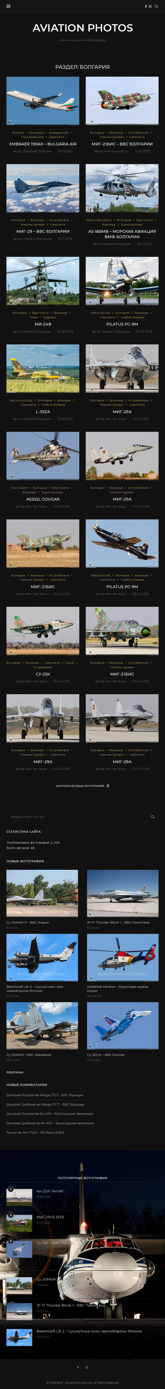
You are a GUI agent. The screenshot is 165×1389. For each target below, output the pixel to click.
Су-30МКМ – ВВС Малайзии (28, 1055)
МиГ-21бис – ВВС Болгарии (122, 144)
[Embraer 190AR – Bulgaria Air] (42, 101)
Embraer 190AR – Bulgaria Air (42, 144)
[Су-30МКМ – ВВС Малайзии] (42, 1026)
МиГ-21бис (43, 587)
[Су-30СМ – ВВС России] (123, 1026)
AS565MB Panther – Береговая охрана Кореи (117, 989)
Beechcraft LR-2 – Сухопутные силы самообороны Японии (34, 989)
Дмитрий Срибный (37, 151)
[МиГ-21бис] (42, 543)
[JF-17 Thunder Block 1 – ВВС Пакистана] (123, 893)
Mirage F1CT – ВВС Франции (61, 1095)
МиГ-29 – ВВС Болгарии (42, 231)
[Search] (156, 6)
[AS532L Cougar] (42, 456)
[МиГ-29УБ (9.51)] (19, 1223)
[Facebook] (146, 6)
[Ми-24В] (42, 281)
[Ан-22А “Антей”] (19, 1197)
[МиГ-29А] (122, 368)
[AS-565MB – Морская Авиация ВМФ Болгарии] (122, 188)
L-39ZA (43, 412)
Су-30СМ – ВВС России (105, 1055)
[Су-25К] (42, 631)
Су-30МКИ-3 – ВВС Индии (27, 922)
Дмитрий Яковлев (20, 1095)
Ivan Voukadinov (116, 151)
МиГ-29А (122, 412)
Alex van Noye (116, 419)
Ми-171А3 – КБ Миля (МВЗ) (43, 1133)
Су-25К (43, 674)
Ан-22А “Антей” (51, 1191)
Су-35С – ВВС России (56, 1243)
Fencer (11, 1133)
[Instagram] (150, 6)
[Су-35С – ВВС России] (19, 1249)
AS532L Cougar (43, 499)
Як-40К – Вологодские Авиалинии (66, 1114)
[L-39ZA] (42, 368)
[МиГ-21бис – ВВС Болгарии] (122, 101)
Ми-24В (43, 324)
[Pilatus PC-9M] (122, 281)
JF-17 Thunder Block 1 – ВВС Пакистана (118, 922)
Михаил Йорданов (37, 239)
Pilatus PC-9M (122, 324)
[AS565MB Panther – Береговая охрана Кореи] (123, 957)
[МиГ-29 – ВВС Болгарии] (42, 188)
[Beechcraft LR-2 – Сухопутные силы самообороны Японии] (42, 957)
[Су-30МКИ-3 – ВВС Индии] (42, 893)
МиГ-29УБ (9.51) (50, 1217)
